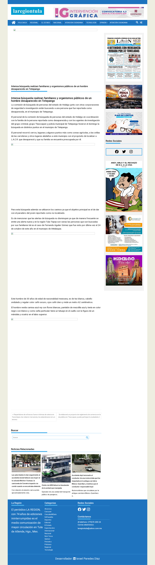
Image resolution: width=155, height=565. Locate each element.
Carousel (48, 512)
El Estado (46, 23)
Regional (34, 23)
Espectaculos (50, 528)
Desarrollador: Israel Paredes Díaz (77, 558)
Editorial (47, 523)
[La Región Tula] (13, 22)
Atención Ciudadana (118, 23)
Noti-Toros (49, 536)
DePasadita (49, 517)
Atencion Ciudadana (74, 23)
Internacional (49, 531)
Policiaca (22, 23)
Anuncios (48, 509)
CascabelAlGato (51, 514)
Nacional (57, 23)
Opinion (103, 23)
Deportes (48, 520)
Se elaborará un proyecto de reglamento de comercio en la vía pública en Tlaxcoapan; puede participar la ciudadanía (79, 416)
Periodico (48, 542)
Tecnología (91, 23)
